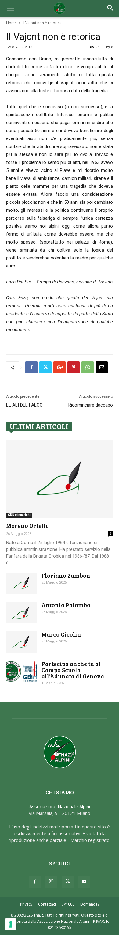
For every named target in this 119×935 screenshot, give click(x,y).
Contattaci (47, 904)
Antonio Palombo (65, 605)
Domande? (89, 904)
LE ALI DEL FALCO (24, 405)
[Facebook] (35, 882)
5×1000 (68, 904)
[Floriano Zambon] (21, 583)
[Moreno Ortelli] (59, 479)
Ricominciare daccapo (90, 405)
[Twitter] (68, 882)
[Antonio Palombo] (21, 612)
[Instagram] (51, 882)
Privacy (26, 904)
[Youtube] (84, 882)
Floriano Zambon (65, 575)
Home (11, 22)
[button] (110, 8)
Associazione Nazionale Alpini (59, 806)
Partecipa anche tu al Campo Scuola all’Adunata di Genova (72, 670)
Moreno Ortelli (27, 525)
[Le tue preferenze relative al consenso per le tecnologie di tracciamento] (10, 924)
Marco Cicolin (61, 634)
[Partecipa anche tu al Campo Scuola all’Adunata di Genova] (21, 671)
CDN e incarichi (19, 515)
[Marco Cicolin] (21, 642)
